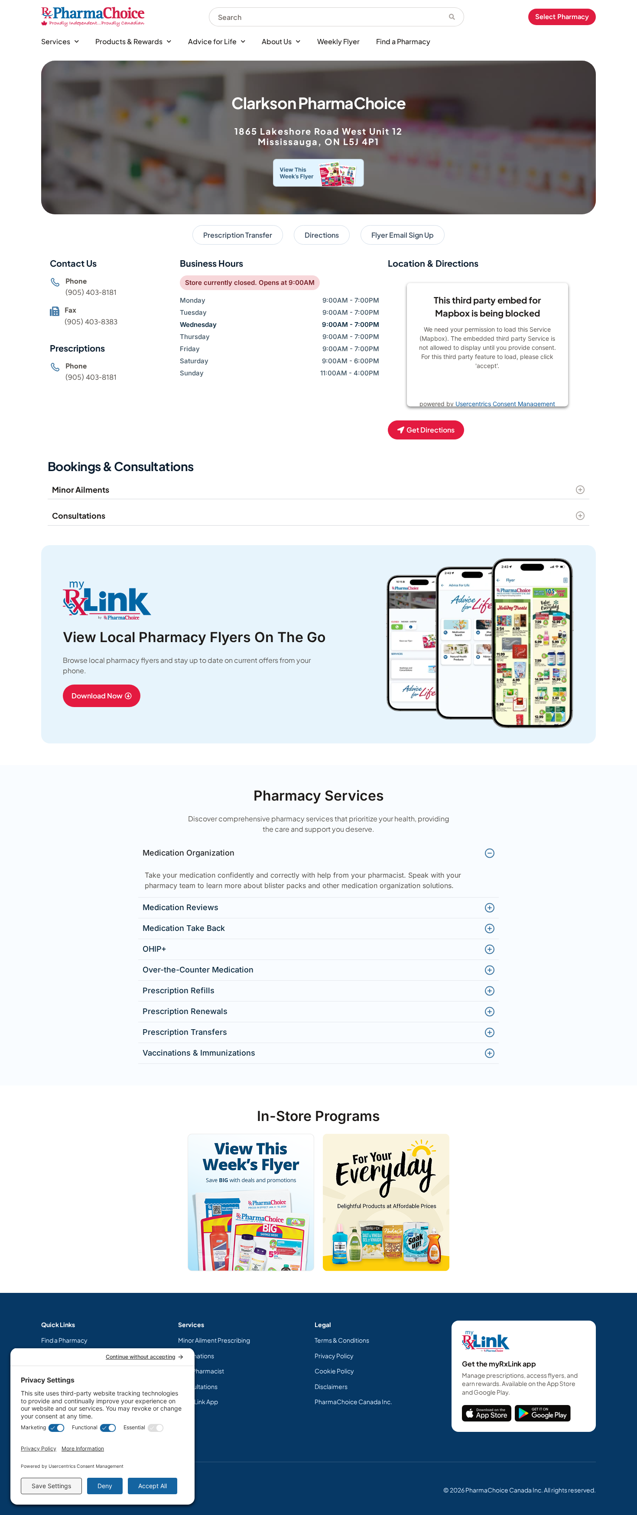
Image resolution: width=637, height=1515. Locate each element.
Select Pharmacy (562, 17)
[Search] (452, 16)
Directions (322, 234)
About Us (277, 41)
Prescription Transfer (237, 234)
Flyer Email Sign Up (402, 234)
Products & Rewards (128, 41)
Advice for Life (212, 41)
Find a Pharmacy (403, 41)
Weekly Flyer (338, 41)
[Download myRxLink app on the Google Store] (543, 1413)
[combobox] (324, 16)
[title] (486, 1413)
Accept (515, 387)
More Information (469, 387)
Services (55, 41)
